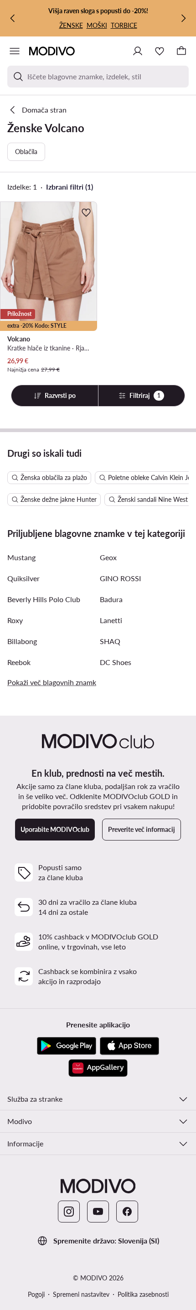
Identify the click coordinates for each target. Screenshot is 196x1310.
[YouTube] (98, 1211)
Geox (108, 557)
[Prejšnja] (13, 18)
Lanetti (111, 620)
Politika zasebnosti (143, 1294)
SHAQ (110, 641)
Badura (111, 599)
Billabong (22, 641)
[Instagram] (69, 1211)
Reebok (19, 662)
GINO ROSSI (120, 578)
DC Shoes (115, 662)
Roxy (15, 620)
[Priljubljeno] (159, 51)
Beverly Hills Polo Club (43, 599)
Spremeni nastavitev (81, 1294)
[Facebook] (127, 1211)
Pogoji (36, 1294)
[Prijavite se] (138, 51)
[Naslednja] (183, 18)
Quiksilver (23, 578)
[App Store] (129, 1046)
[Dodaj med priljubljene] (86, 212)
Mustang (21, 557)
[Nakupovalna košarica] (181, 51)
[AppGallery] (98, 1068)
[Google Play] (66, 1046)
